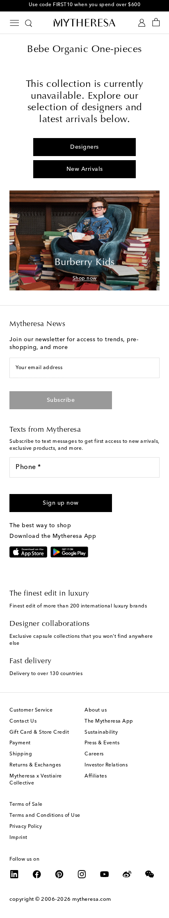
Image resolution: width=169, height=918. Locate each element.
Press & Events (101, 743)
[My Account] (142, 23)
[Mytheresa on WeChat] (150, 874)
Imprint (18, 837)
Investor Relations (106, 765)
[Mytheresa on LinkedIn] (14, 874)
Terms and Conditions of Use (44, 815)
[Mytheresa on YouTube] (105, 874)
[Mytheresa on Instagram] (82, 874)
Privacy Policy (25, 826)
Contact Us (23, 721)
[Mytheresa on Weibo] (127, 874)
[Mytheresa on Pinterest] (59, 874)
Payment (20, 743)
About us (95, 710)
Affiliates (95, 776)
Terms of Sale (26, 804)
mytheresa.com (91, 899)
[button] (60, 503)
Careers (94, 754)
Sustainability (101, 732)
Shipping (20, 754)
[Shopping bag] (156, 23)
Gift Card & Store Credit (39, 732)
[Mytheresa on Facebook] (37, 874)
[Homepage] (84, 22)
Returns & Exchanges (35, 765)
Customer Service (31, 710)
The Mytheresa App (108, 721)
